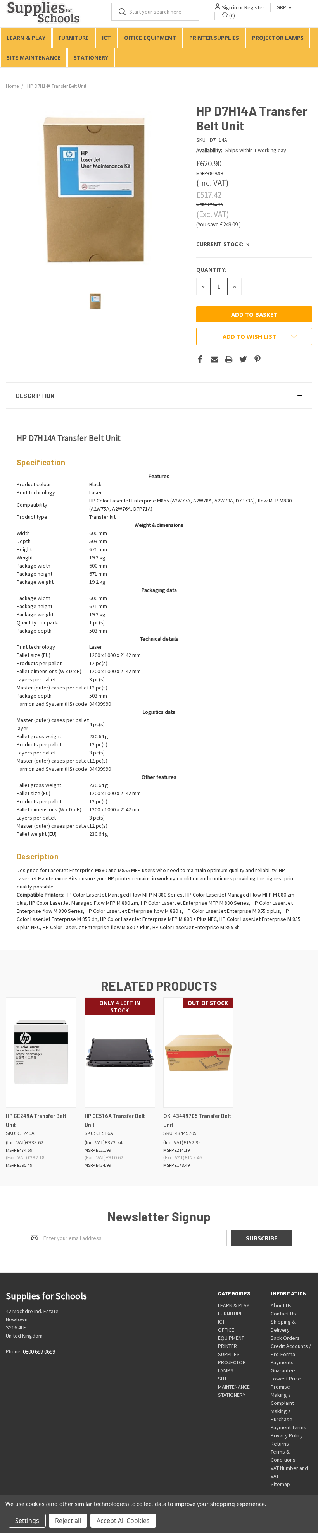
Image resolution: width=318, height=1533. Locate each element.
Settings (27, 1520)
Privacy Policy (287, 1435)
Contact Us (283, 1313)
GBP (282, 7)
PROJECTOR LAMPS (278, 37)
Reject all (68, 1520)
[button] (159, 395)
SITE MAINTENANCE (33, 57)
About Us (281, 1305)
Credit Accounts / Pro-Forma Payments (291, 1354)
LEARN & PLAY (26, 37)
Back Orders (285, 1337)
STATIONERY (91, 57)
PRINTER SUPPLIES (214, 37)
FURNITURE (74, 37)
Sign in (229, 7)
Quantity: (211, 269)
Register (254, 7)
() (231, 15)
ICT (106, 37)
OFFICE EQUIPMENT (150, 37)
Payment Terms (288, 1427)
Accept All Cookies (123, 1520)
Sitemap (280, 1484)
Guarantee (283, 1370)
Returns (280, 1443)
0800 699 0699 (39, 1352)
